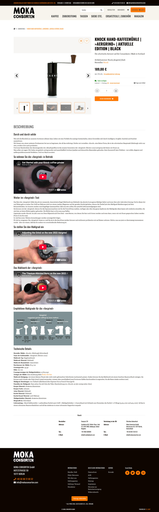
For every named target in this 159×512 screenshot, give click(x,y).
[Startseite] (14, 29)
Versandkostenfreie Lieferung (112, 74)
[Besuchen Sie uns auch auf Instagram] (143, 473)
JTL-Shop (148, 509)
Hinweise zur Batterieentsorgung (94, 488)
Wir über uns (72, 478)
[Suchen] (101, 10)
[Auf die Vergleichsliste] (81, 40)
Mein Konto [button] (121, 10)
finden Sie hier (47, 374)
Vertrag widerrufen (79, 498)
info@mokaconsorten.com (136, 3)
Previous (16, 75)
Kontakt (111, 472)
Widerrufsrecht (93, 492)
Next (88, 75)
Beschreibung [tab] (24, 126)
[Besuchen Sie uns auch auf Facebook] (127, 473)
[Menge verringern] (97, 90)
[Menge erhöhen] (116, 90)
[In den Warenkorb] (15, 35)
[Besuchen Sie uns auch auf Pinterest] (138, 473)
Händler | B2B (72, 472)
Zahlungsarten (73, 481)
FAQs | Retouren (73, 475)
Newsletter (111, 10)
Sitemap (91, 481)
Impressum (92, 484)
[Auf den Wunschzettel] (86, 40)
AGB (89, 475)
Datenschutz (92, 472)
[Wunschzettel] (128, 9)
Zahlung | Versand (74, 484)
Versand (91, 504)
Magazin (139, 16)
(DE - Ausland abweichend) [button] (113, 83)
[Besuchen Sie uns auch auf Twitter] (132, 473)
